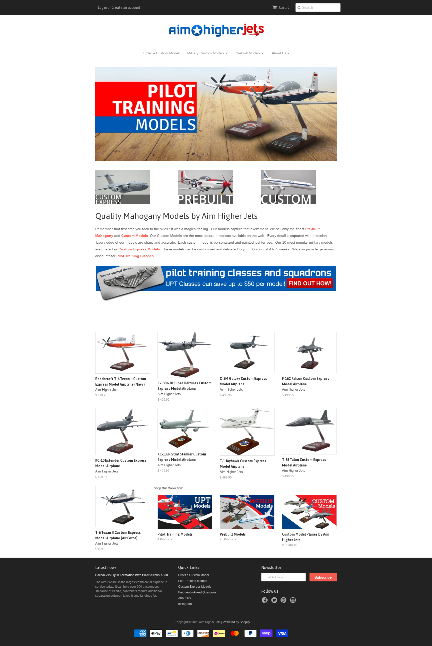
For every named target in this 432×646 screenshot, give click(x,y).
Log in (102, 8)
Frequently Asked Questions (197, 592)
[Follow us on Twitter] (275, 601)
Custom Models (134, 236)
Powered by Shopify (236, 622)
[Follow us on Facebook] (265, 601)
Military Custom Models (206, 53)
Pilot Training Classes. (135, 256)
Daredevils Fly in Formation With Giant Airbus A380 (131, 575)
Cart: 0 (283, 8)
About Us (279, 53)
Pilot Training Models (192, 581)
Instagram (185, 604)
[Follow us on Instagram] (294, 601)
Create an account (126, 8)
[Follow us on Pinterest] (284, 601)
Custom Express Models (139, 249)
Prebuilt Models (248, 53)
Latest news (105, 567)
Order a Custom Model (161, 53)
